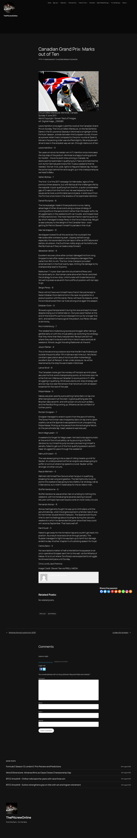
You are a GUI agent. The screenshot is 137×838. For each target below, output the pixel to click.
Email (40, 712)
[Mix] (119, 591)
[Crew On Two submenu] (87, 2)
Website (40, 720)
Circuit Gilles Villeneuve (62, 59)
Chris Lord (42, 613)
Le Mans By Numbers (120, 632)
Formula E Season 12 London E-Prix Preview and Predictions (33, 766)
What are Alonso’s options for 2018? (22, 632)
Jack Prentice (52, 613)
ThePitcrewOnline (10, 16)
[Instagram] (127, 591)
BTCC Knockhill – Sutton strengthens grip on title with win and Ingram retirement (43, 785)
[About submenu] (126, 2)
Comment (41, 678)
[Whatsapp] (123, 591)
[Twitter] (105, 591)
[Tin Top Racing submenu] (120, 2)
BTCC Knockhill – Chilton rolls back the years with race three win (35, 779)
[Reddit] (116, 591)
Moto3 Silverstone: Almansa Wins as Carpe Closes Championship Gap (38, 773)
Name (40, 703)
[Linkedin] (108, 591)
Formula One (73, 59)
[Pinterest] (112, 591)
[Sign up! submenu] (58, 2)
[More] (130, 591)
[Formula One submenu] (76, 2)
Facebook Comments (61, 662)
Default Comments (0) (45, 662)
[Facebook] (101, 591)
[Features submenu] (66, 2)
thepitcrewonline (49, 59)
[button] (41, 669)
